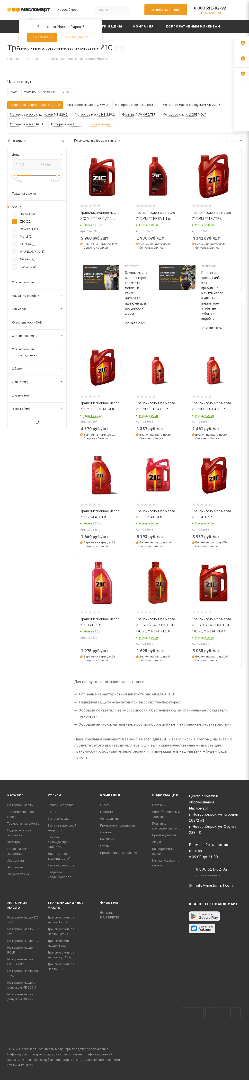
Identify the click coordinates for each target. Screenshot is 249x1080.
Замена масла (58, 819)
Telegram (210, 1013)
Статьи (105, 846)
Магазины (159, 805)
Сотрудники (109, 819)
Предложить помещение (118, 853)
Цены (52, 812)
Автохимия (15, 867)
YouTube (223, 1013)
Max (198, 1013)
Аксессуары (16, 860)
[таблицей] (240, 141)
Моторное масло (20, 805)
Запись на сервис (60, 805)
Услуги (54, 795)
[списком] (232, 141)
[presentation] (74, 297)
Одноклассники (235, 1013)
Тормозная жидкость (23, 823)
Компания (110, 795)
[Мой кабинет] (239, 11)
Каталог (15, 795)
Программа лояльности (117, 825)
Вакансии (107, 839)
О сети (105, 805)
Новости (106, 812)
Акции (156, 842)
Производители (164, 835)
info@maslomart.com (214, 885)
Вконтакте (186, 1013)
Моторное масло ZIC (23, 941)
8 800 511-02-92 (210, 8)
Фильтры (13, 842)
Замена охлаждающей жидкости (58, 842)
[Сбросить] (37, 422)
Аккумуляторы (18, 874)
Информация (165, 795)
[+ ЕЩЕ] (234, 26)
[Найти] (123, 10)
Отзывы (106, 832)
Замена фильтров (61, 865)
